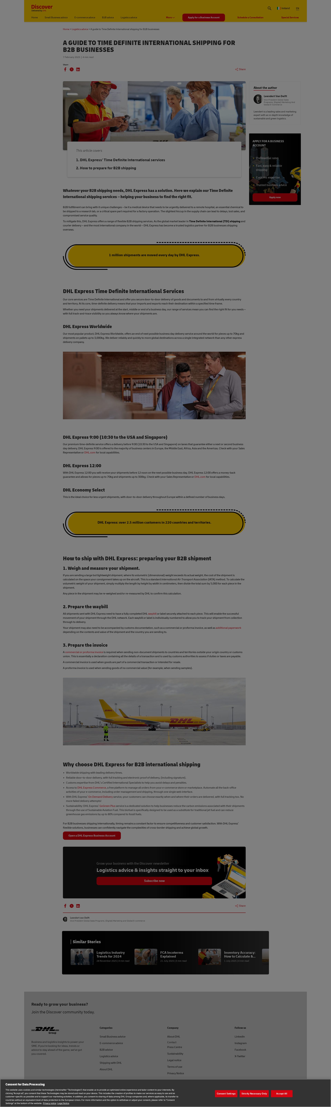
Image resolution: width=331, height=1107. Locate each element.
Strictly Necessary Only (254, 1093)
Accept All (281, 1093)
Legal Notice (63, 1103)
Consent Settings (226, 1093)
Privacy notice (49, 1103)
